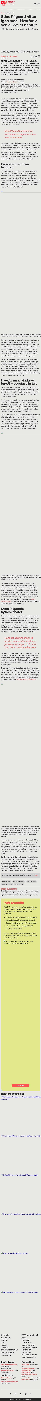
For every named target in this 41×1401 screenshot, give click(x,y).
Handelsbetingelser (29, 1355)
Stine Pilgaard (19, 884)
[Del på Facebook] (31, 56)
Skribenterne (27, 1342)
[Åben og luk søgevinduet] (35, 4)
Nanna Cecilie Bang (18, 881)
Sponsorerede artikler (9, 1350)
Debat (3, 1342)
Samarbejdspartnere (29, 1347)
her (36, 875)
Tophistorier (6, 1338)
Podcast (4, 1345)
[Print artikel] (39, 56)
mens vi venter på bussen (26, 679)
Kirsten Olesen (6, 881)
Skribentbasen (6, 1353)
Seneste (4, 1340)
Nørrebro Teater (12, 82)
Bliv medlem (26, 1352)
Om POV (24, 1338)
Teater (3, 13)
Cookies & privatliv (29, 1357)
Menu (39, 4)
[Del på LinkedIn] (34, 56)
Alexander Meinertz (7, 1370)
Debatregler (26, 1350)
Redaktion (25, 1340)
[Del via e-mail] (36, 56)
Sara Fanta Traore (7, 884)
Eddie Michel (26, 1372)
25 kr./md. (20, 1086)
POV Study (5, 1347)
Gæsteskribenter (28, 1345)
